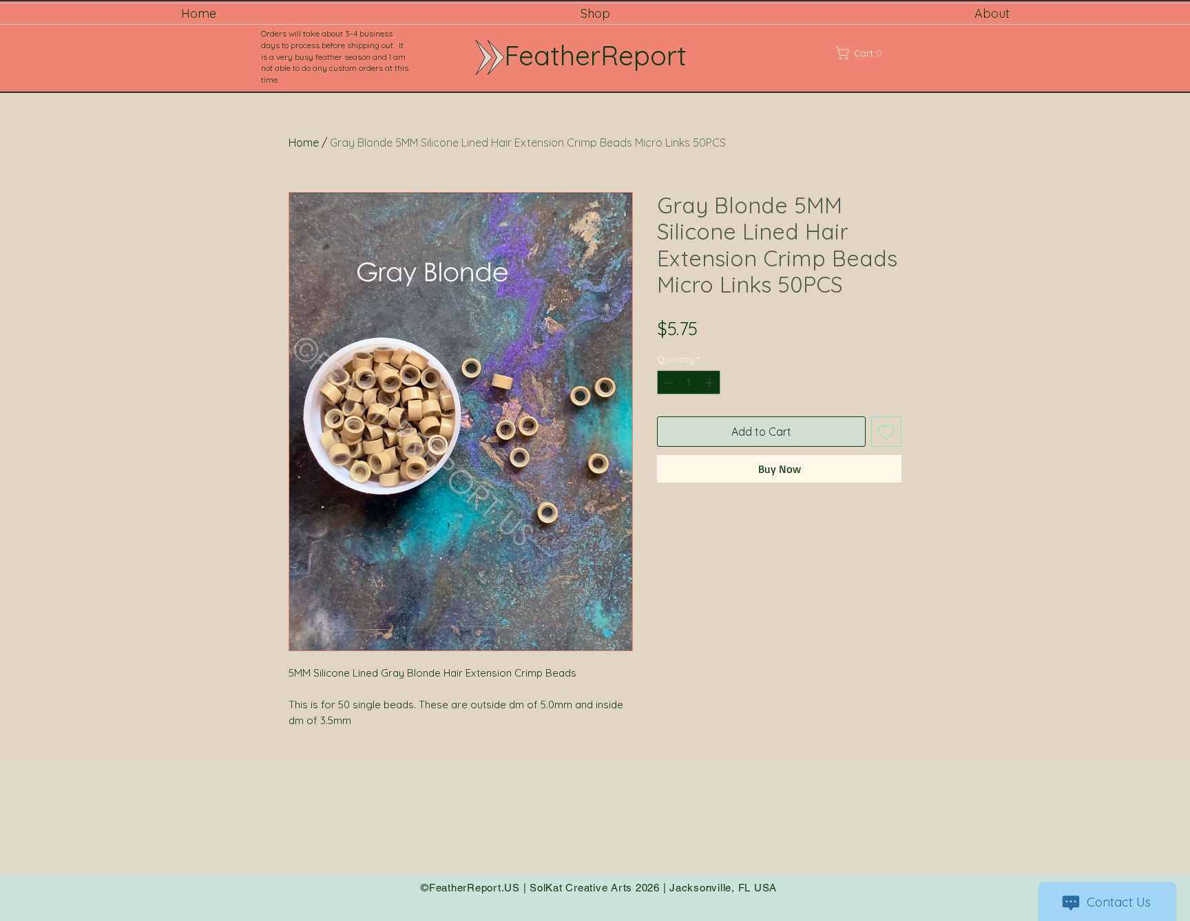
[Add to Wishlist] (886, 431)
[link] (876, 53)
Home (304, 142)
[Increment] (710, 382)
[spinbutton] (689, 382)
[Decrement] (667, 382)
